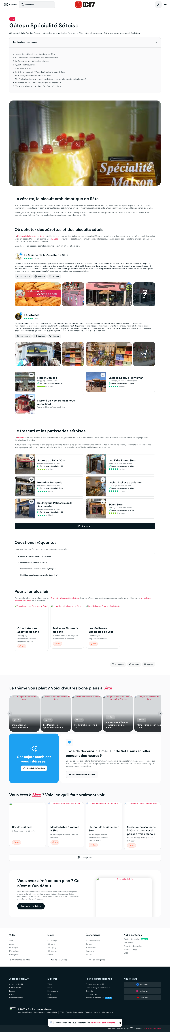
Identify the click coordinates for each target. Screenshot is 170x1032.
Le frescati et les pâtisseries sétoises (32, 61)
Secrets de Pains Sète (51, 460)
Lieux (51, 935)
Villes (12, 935)
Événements (93, 935)
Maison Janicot (47, 377)
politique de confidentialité (103, 1023)
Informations (25, 276)
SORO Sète (116, 504)
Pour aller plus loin (23, 68)
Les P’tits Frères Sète (122, 460)
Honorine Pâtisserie (49, 482)
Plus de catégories (59, 960)
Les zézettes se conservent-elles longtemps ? (38, 569)
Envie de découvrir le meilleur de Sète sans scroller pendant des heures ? (52, 79)
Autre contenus (133, 935)
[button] (156, 42)
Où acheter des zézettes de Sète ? (33, 563)
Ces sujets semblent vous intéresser (35, 75)
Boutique (41, 276)
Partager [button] (135, 664)
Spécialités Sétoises (36, 768)
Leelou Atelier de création (125, 482)
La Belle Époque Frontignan (126, 377)
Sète (12, 19)
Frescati (21, 437)
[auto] (165, 4)
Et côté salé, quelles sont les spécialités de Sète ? (39, 575)
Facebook (144, 984)
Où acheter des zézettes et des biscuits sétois (36, 57)
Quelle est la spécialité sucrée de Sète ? (35, 556)
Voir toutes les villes (21, 960)
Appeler (56, 276)
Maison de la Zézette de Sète (30, 236)
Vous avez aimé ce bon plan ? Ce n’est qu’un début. (39, 86)
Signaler (150, 664)
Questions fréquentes (25, 65)
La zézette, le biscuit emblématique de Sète (35, 54)
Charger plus (87, 526)
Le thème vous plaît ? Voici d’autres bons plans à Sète (40, 72)
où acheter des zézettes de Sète (65, 598)
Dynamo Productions (152, 1028)
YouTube (144, 997)
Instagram (144, 991)
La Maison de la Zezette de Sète (46, 255)
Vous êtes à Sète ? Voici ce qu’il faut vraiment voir (38, 83)
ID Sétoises (56, 239)
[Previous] (9, 713)
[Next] (160, 713)
